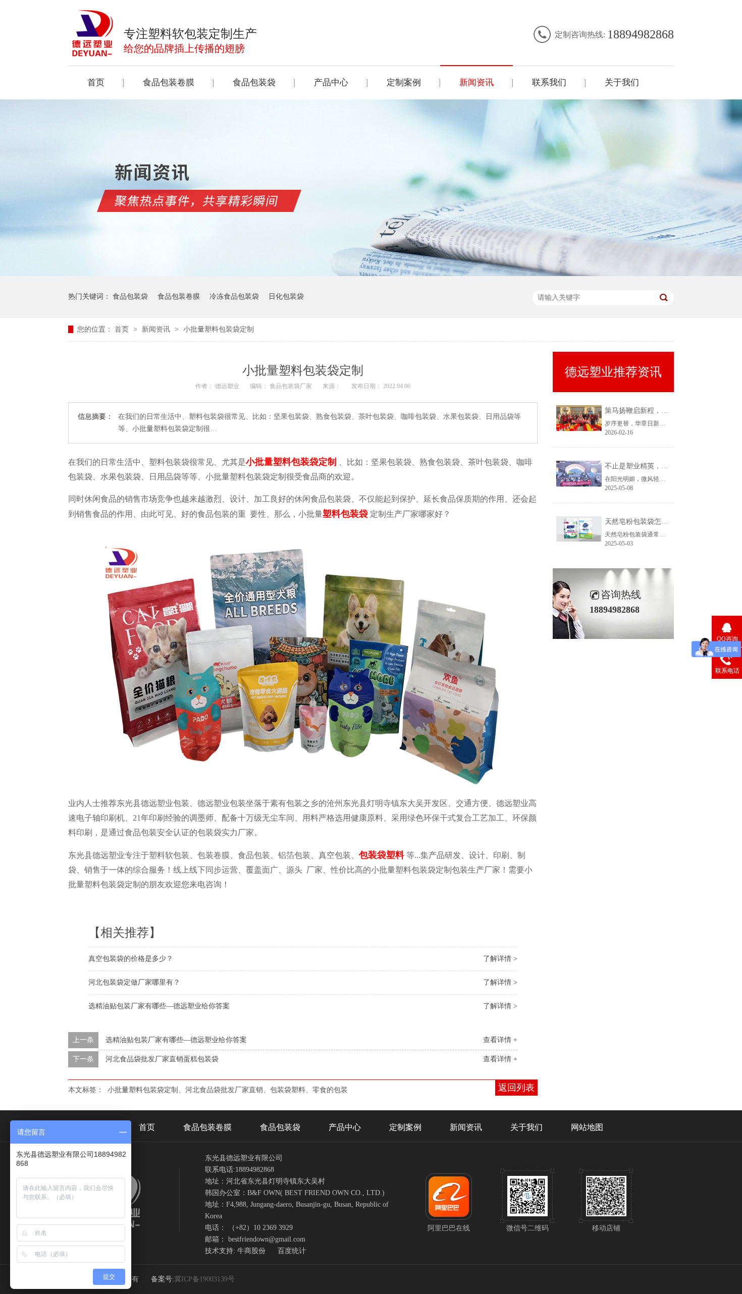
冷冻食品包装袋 (234, 296)
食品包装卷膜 (168, 82)
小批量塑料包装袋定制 (218, 329)
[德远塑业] (93, 54)
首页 (95, 82)
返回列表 (516, 1088)
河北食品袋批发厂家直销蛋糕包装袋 (162, 1059)
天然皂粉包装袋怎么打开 (643, 521)
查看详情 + (500, 1040)
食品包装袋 (254, 82)
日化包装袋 (286, 296)
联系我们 (549, 82)
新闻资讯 (476, 82)
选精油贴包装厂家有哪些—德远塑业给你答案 (159, 1006)
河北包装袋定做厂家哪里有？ (134, 982)
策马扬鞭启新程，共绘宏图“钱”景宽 (661, 410)
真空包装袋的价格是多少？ (130, 958)
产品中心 (331, 82)
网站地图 (587, 1127)
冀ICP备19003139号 (204, 1279)
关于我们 (622, 82)
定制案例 (404, 82)
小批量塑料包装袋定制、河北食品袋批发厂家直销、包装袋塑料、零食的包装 (228, 1090)
